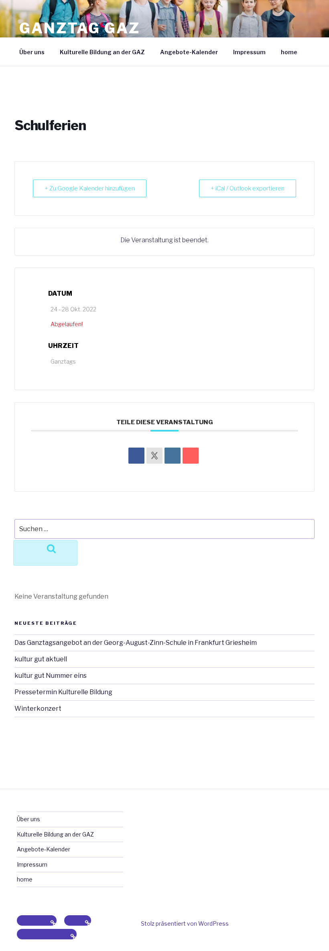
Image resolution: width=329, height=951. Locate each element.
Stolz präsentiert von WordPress (185, 923)
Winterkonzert (37, 708)
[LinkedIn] (172, 456)
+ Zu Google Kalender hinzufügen (90, 188)
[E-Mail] (191, 456)
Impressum (249, 52)
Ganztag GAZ (79, 28)
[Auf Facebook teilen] (136, 456)
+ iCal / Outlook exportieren (247, 188)
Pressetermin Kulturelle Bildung (63, 692)
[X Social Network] (154, 456)
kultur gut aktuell (40, 659)
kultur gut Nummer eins (50, 675)
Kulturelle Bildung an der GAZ (102, 52)
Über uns (32, 52)
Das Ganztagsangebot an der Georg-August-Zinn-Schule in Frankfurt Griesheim (135, 642)
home (289, 52)
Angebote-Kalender (189, 52)
